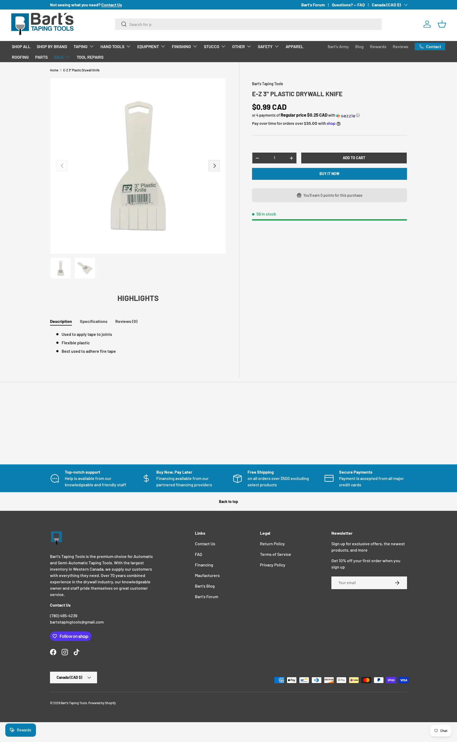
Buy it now (329, 174)
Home (54, 70)
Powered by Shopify (102, 703)
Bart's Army (338, 46)
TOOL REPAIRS (90, 56)
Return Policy (272, 543)
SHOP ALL (21, 46)
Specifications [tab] (93, 321)
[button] (442, 24)
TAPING (81, 46)
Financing (204, 564)
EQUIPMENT (148, 46)
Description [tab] (61, 321)
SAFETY (265, 46)
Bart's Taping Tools (267, 83)
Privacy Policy (272, 564)
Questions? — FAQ (348, 4)
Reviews (400, 46)
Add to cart (354, 158)
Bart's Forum (313, 4)
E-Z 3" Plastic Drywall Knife (81, 70)
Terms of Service (275, 554)
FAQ (198, 554)
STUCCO (211, 46)
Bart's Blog (205, 585)
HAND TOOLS (112, 46)
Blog (359, 46)
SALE (59, 56)
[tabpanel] (138, 342)
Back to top (228, 501)
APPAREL (294, 46)
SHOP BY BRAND (52, 46)
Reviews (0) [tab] (126, 321)
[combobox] (248, 24)
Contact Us (205, 543)
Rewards (378, 46)
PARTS (41, 56)
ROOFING (20, 56)
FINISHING (181, 46)
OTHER (238, 46)
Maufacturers (207, 575)
